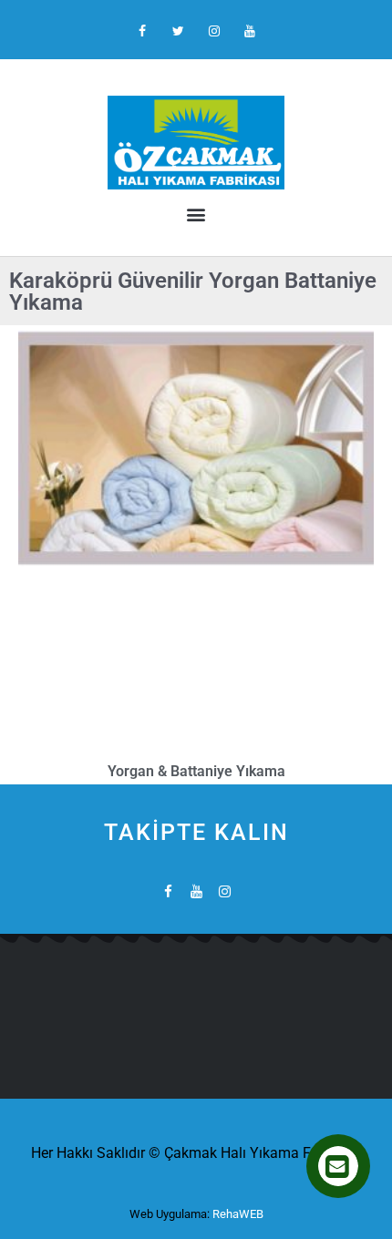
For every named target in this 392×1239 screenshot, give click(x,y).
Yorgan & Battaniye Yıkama (196, 771)
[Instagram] (214, 31)
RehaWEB (237, 1214)
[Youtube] (249, 31)
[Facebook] (142, 31)
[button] (196, 214)
